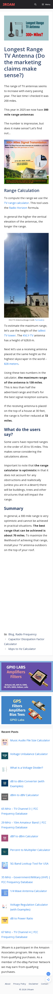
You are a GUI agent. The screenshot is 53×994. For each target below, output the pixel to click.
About (7, 983)
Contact (44, 983)
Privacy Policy (19, 983)
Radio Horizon (18, 208)
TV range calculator (16, 203)
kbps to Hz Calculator (22, 649)
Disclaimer (33, 983)
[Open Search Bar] (35, 4)
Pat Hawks (39, 320)
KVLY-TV (28, 335)
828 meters (11, 364)
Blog (11, 634)
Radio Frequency (26, 634)
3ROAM (9, 4)
